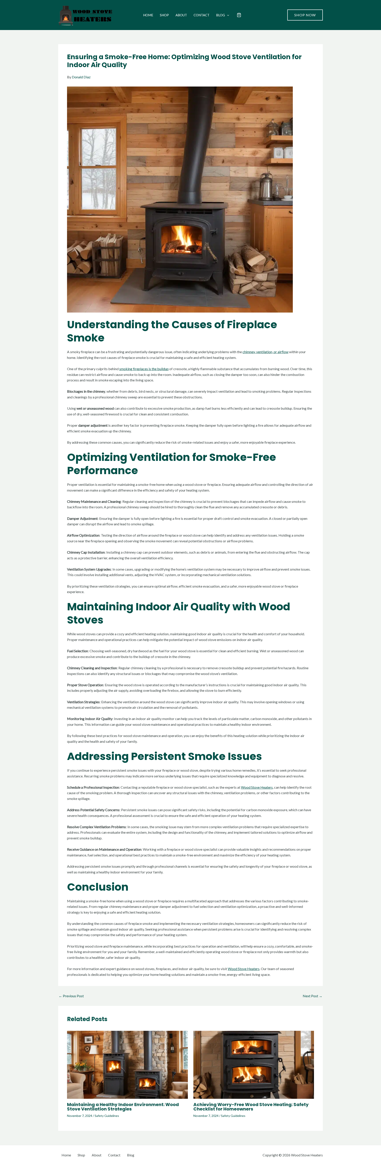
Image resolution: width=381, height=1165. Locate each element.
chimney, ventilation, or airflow (265, 352)
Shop (164, 15)
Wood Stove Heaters (257, 787)
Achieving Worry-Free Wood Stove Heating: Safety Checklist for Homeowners (251, 1106)
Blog (220, 15)
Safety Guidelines (107, 1116)
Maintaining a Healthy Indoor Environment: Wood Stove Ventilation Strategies (123, 1106)
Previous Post (71, 996)
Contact (201, 15)
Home (148, 15)
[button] (227, 15)
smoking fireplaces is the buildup (144, 369)
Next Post (312, 996)
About (181, 15)
